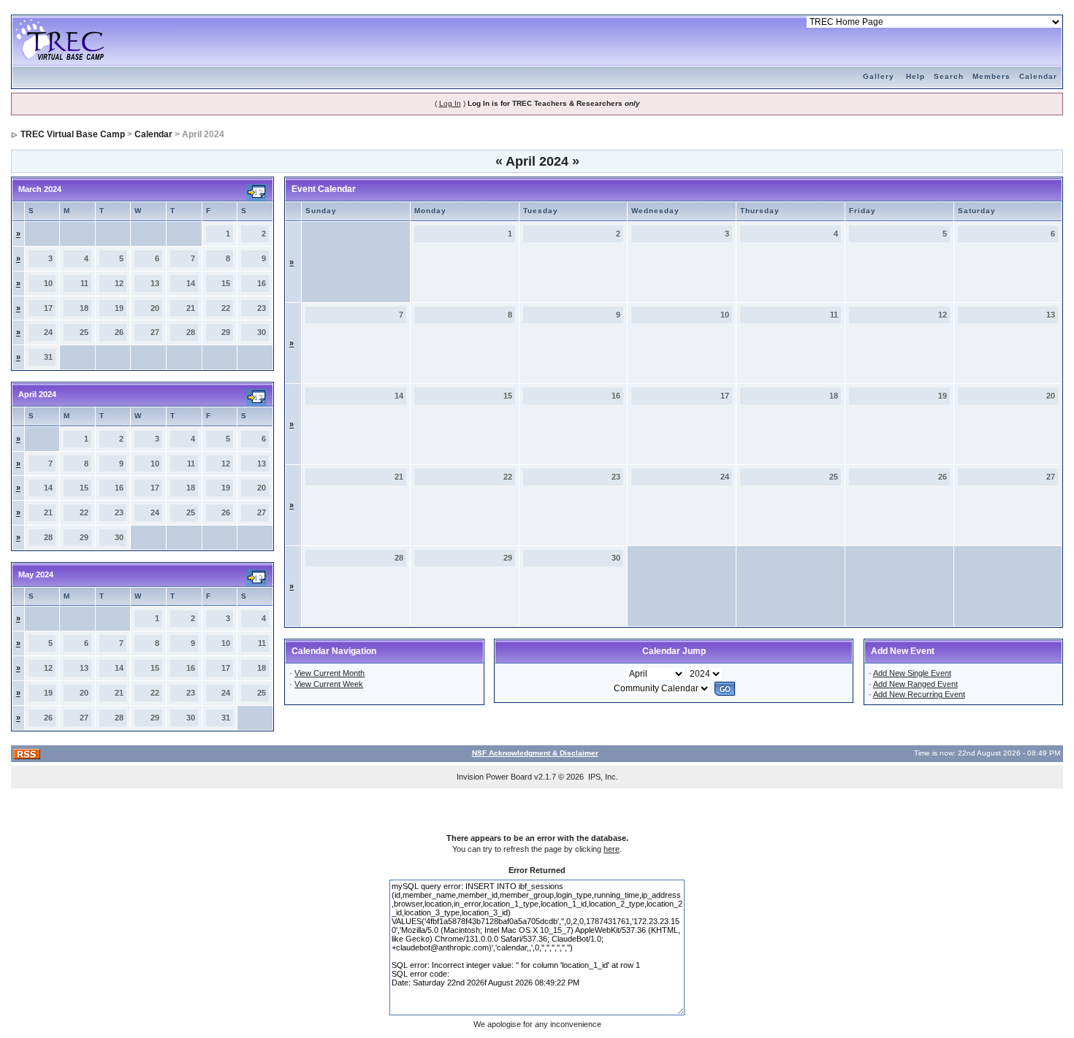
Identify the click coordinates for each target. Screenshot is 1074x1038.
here (611, 849)
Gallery (878, 76)
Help (915, 76)
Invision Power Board (494, 776)
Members (991, 76)
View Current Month (329, 673)
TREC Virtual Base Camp (72, 134)
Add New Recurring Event (919, 694)
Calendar (1038, 76)
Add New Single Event (912, 673)
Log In (450, 103)
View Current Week (328, 684)
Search (949, 76)
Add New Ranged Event (915, 684)
